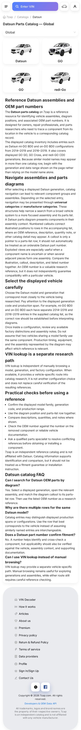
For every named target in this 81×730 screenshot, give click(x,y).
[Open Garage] (64, 6)
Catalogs (23, 17)
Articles (24, 613)
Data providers (28, 656)
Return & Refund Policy (33, 642)
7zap (9, 17)
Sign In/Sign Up (29, 670)
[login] (74, 6)
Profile (23, 663)
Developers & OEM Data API (41, 703)
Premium (24, 627)
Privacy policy (28, 635)
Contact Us (26, 678)
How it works (27, 606)
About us (24, 620)
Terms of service (29, 649)
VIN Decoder (27, 599)
